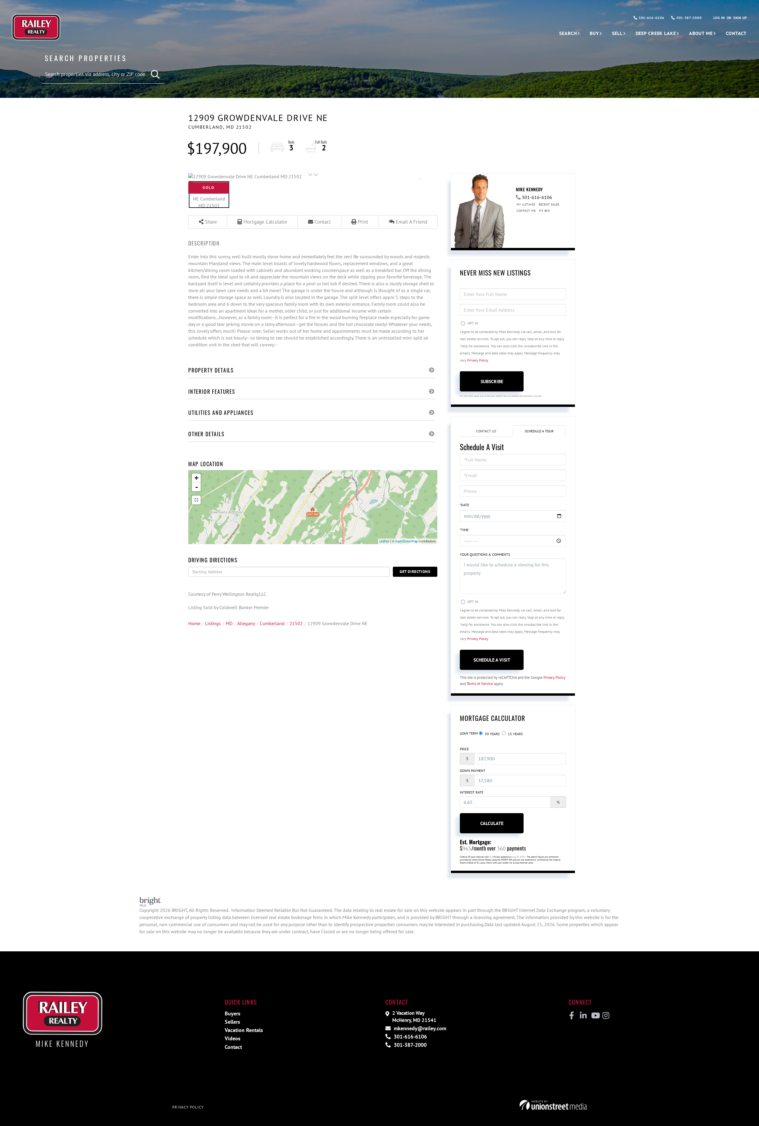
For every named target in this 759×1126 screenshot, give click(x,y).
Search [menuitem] (568, 33)
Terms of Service (480, 683)
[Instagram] (605, 1015)
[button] (155, 74)
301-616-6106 (650, 17)
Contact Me (525, 211)
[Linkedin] (583, 1015)
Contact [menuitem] (736, 33)
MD (229, 623)
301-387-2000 (688, 17)
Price (464, 749)
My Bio (544, 211)
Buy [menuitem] (594, 33)
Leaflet (384, 541)
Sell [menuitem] (617, 33)
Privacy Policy (477, 360)
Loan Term (469, 733)
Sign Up (740, 17)
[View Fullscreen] (196, 500)
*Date (464, 505)
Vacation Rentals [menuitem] (244, 1030)
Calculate (491, 823)
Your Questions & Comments (485, 554)
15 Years (515, 734)
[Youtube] (594, 1015)
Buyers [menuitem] (232, 1013)
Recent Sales (549, 204)
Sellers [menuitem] (232, 1021)
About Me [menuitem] (701, 33)
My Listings (525, 204)
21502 (296, 623)
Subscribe (492, 381)
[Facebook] (572, 1015)
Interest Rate (471, 792)
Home (194, 623)
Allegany (246, 623)
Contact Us (486, 431)
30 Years (492, 734)
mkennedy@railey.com (419, 1028)
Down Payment (472, 770)
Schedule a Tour (539, 431)
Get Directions (415, 571)
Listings (213, 623)
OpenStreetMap (406, 541)
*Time (464, 530)
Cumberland (272, 623)
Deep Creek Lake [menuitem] (656, 33)
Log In (719, 17)
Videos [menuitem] (232, 1038)
